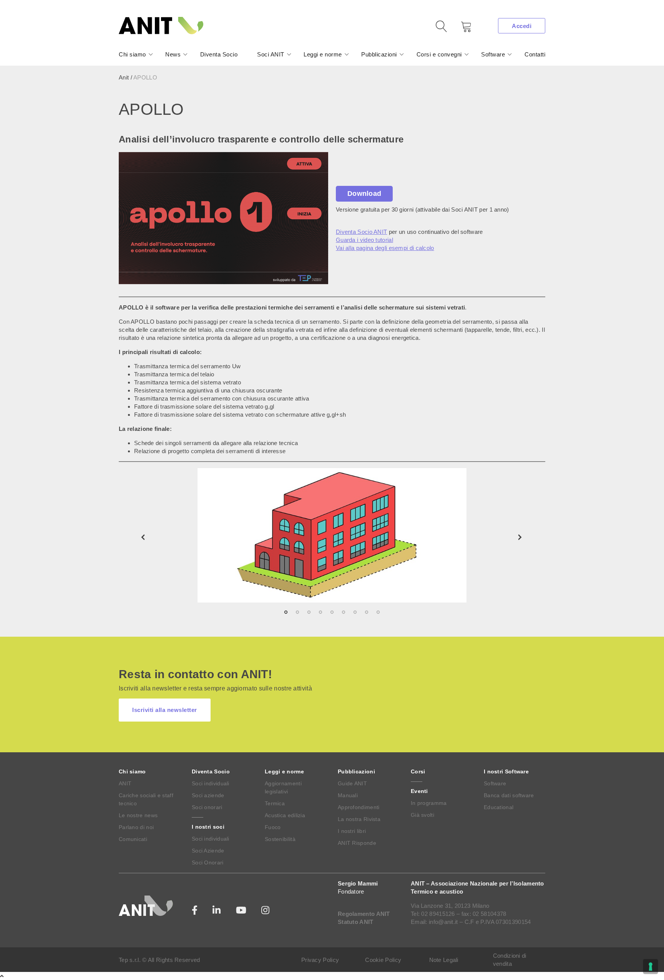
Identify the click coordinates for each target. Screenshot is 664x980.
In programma (429, 803)
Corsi (418, 771)
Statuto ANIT (356, 922)
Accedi (521, 26)
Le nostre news (138, 815)
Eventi (419, 791)
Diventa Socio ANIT (361, 231)
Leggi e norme (323, 54)
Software (493, 54)
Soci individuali (210, 783)
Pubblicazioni (379, 54)
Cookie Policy (383, 960)
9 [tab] (408, 612)
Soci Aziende (208, 851)
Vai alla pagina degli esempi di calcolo (385, 248)
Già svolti (422, 815)
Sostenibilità (280, 839)
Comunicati (133, 839)
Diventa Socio (219, 54)
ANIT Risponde (357, 843)
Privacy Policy (320, 960)
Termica (275, 803)
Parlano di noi (136, 827)
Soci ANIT (270, 54)
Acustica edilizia (285, 815)
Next (520, 537)
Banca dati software (509, 795)
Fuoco (273, 827)
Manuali (348, 795)
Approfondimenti (359, 807)
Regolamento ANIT (364, 913)
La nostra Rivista (359, 819)
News (173, 54)
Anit (124, 77)
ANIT (125, 783)
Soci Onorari (208, 862)
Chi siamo (132, 54)
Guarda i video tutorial (364, 240)
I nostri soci (208, 827)
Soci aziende (208, 795)
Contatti (535, 54)
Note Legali (443, 960)
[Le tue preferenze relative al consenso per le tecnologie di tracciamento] (650, 966)
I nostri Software (506, 771)
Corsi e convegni (439, 54)
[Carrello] (460, 29)
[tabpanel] (332, 535)
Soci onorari (207, 807)
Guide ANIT (352, 783)
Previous (143, 537)
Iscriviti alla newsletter (164, 710)
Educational (498, 807)
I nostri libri (352, 831)
